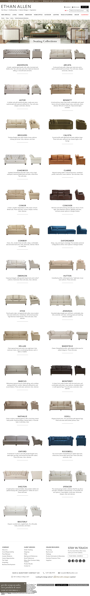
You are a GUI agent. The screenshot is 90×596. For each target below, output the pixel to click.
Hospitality (5, 562)
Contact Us (27, 566)
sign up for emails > (10, 590)
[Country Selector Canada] (66, 10)
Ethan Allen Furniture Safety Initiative (32, 560)
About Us (4, 550)
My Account (49, 552)
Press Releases (6, 554)
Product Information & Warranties (55, 556)
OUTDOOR (47, 14)
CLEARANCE (84, 14)
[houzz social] (80, 560)
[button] (75, 7)
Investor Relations (7, 556)
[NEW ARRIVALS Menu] (11, 14)
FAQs (25, 554)
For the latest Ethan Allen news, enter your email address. (77, 551)
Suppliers (48, 560)
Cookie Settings (45, 585)
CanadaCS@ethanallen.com (69, 573)
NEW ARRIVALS (5, 14)
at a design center (63, 1)
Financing (49, 550)
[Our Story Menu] (7, 9)
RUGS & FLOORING (66, 14)
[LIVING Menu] (17, 14)
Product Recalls (28, 564)
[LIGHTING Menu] (60, 14)
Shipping (26, 552)
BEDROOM (28, 14)
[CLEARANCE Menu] (89, 14)
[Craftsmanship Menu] (17, 9)
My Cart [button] (84, 7)
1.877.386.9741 (50, 573)
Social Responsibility (8, 552)
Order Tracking (28, 550)
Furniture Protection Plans (53, 558)
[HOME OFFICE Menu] (43, 14)
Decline (78, 585)
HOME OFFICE (38, 14)
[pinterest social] (76, 560)
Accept (61, 585)
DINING (21, 14)
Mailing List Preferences (30, 556)
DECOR (77, 14)
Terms (9, 593)
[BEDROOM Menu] (32, 14)
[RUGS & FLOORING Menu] (73, 14)
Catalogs (48, 554)
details (37, 1)
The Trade (5, 560)
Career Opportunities (8, 558)
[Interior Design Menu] (28, 9)
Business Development (8, 564)
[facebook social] (73, 560)
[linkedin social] (83, 560)
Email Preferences (29, 558)
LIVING (14, 14)
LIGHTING (56, 14)
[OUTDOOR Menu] (52, 14)
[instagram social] (69, 560)
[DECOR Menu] (80, 14)
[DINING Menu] (24, 14)
